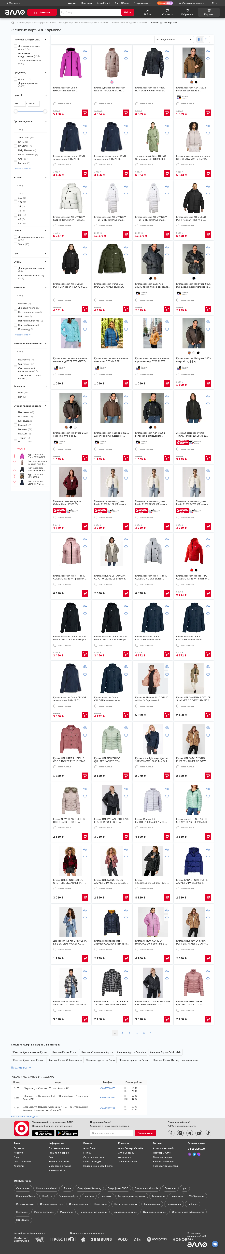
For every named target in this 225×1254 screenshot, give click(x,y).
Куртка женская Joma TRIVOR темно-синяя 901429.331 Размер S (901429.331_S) (36, 482)
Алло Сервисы (126, 1152)
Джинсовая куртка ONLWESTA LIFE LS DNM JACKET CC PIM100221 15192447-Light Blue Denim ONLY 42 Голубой (69, 942)
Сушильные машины (154, 1212)
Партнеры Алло (162, 1152)
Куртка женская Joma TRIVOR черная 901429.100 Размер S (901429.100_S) (69, 638)
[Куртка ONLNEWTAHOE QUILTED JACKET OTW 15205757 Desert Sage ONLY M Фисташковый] (111, 739)
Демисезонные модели (31, 238)
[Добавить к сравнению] (85, 51)
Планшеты (170, 1188)
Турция (24, 438)
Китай (24, 425)
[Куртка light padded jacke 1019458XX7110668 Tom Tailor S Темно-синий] (111, 922)
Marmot (24, 163)
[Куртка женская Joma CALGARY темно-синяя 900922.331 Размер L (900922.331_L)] (111, 678)
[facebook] (171, 1133)
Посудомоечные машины (93, 1212)
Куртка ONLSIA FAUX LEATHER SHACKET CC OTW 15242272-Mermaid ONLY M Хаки (193, 699)
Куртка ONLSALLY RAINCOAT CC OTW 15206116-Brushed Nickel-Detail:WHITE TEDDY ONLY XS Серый (110, 577)
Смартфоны (22, 1188)
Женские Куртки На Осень (134, 1060)
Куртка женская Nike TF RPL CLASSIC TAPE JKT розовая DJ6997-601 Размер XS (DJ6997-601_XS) (68, 577)
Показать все (21, 168)
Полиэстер (26, 359)
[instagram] (180, 1133)
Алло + (25, 79)
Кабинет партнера (163, 1161)
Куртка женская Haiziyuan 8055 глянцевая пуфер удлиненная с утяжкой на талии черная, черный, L (193, 285)
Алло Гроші (89, 1148)
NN (23, 141)
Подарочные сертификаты (98, 1166)
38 (22, 215)
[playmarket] (67, 1133)
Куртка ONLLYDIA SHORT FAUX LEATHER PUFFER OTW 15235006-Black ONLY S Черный (111, 821)
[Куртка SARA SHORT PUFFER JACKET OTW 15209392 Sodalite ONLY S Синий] (193, 861)
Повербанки (22, 1219)
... (137, 1032)
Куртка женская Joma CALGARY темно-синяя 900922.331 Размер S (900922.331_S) (148, 638)
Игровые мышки (25, 1204)
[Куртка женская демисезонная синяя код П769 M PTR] (111, 333)
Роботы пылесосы (44, 1212)
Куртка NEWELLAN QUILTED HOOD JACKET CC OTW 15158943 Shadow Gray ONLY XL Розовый (69, 821)
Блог (51, 1157)
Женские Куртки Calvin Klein (165, 1052)
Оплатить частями (93, 1157)
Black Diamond (28, 154)
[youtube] (199, 1133)
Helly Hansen (27, 150)
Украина (25, 442)
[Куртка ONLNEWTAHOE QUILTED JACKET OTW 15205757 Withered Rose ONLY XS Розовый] (193, 983)
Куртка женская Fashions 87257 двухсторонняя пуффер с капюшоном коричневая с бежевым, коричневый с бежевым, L (111, 434)
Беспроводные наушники (131, 1196)
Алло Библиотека (128, 1161)
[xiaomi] (72, 1240)
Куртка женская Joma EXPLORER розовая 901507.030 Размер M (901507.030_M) (36, 456)
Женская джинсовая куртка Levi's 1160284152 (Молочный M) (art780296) (110, 503)
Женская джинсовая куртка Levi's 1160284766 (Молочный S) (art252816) (193, 503)
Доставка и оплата (59, 1148)
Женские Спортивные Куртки (97, 1052)
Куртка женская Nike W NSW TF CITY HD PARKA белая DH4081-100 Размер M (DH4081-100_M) (151, 218)
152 (22, 198)
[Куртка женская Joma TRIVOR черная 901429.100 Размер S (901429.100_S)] (70, 617)
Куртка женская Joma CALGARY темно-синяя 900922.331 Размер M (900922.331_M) (189, 638)
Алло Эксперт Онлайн (130, 1148)
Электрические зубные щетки (188, 1212)
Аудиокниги (124, 1157)
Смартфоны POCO (118, 1188)
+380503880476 (107, 1088)
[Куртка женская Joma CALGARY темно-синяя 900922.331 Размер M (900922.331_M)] (193, 617)
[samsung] (101, 1240)
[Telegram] (194, 1154)
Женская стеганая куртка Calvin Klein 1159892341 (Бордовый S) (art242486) (67, 503)
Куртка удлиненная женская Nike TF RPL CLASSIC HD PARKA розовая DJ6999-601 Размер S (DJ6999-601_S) (37, 462)
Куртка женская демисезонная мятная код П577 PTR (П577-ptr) (70, 360)
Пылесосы (22, 1212)
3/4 (21, 193)
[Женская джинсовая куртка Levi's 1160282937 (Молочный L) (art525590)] (152, 482)
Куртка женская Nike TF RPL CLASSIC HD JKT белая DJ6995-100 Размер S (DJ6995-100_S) (152, 577)
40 (21, 219)
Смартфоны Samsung (89, 1188)
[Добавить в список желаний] (85, 58)
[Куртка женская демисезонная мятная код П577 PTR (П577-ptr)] (70, 333)
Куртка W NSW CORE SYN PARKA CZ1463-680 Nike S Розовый (150, 942)
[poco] (123, 1240)
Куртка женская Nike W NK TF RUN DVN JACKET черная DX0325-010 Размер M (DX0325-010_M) (37, 469)
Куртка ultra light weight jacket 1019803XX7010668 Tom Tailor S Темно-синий (152, 760)
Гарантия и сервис (59, 1152)
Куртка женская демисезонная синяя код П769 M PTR (111, 360)
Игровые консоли (78, 1204)
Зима (23, 244)
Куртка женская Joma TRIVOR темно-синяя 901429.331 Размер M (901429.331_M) (110, 157)
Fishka (87, 1152)
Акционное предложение (29, 55)
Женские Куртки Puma (64, 1052)
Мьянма (25, 429)
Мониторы (177, 1196)
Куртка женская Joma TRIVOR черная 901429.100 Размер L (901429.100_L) (110, 638)
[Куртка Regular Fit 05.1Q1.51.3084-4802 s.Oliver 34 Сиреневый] (152, 800)
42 (22, 223)
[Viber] (189, 1154)
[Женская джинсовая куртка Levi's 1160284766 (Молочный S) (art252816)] (193, 482)
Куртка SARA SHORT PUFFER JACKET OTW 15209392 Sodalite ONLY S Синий (192, 881)
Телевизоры (158, 1196)
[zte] (137, 1240)
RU (213, 3)
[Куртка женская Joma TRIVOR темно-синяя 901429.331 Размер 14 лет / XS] (70, 678)
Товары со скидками (29, 62)
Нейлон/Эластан (29, 325)
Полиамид (25, 329)
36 (21, 210)
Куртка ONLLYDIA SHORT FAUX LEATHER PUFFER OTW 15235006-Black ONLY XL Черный (152, 1003)
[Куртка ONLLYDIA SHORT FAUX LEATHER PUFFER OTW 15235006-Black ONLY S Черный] (111, 800)
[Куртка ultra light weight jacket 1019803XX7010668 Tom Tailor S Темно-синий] (152, 739)
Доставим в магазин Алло (29, 47)
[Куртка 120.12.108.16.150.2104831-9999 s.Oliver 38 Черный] (152, 861)
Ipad (185, 1188)
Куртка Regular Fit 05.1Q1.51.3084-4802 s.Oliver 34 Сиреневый (151, 821)
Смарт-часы (100, 1204)
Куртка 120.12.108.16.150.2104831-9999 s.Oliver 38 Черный (151, 881)
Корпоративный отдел (165, 1166)
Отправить (62, 12)
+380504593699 (107, 1097)
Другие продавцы (28, 84)
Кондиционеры (152, 1204)
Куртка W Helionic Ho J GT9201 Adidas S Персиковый (152, 699)
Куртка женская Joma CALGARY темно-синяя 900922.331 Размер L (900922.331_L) (107, 699)
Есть (23, 392)
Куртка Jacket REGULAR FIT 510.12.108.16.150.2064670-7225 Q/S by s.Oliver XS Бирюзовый (192, 821)
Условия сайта (57, 1170)
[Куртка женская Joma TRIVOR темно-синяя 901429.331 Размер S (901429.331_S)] (70, 137)
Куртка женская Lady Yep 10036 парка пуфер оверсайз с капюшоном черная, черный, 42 (152, 285)
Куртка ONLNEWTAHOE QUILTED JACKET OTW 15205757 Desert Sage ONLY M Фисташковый (111, 760)
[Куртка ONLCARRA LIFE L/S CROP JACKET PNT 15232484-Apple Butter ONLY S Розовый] (70, 739)
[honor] (180, 1240)
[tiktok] (208, 1133)
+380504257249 (107, 1108)
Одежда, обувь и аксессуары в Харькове (36, 23)
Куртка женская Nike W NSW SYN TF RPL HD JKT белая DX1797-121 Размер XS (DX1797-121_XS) (69, 218)
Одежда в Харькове (68, 23)
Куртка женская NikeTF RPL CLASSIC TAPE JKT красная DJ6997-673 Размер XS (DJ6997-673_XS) (191, 577)
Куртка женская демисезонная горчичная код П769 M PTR (152, 360)
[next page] (150, 1033)
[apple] (83, 1240)
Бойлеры (192, 1204)
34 (21, 206)
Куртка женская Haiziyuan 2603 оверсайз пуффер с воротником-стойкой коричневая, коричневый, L (193, 360)
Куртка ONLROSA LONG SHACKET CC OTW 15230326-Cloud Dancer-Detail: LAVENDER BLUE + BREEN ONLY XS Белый (70, 1003)
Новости (18, 1152)
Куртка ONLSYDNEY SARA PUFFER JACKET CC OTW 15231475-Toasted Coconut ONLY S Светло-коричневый (191, 942)
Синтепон (26, 364)
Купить (85, 113)
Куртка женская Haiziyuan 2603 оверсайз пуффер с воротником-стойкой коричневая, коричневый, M (70, 434)
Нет (22, 396)
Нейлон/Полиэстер (30, 320)
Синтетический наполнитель (28, 369)
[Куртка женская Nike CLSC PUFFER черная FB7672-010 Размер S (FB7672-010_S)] (70, 259)
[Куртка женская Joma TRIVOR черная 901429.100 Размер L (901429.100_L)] (111, 617)
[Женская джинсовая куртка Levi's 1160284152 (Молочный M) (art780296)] (111, 482)
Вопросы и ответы (59, 1161)
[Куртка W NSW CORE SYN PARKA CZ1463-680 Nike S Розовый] (152, 922)
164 (22, 202)
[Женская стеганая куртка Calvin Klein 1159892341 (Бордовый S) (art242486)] (70, 482)
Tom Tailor (26, 137)
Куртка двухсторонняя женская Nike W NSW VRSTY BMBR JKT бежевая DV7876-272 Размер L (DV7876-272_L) (193, 157)
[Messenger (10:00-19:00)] (198, 1154)
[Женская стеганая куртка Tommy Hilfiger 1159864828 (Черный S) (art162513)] (193, 408)
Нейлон (25, 316)
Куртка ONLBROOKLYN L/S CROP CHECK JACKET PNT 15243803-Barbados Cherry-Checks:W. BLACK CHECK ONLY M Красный (68, 881)
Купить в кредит (92, 1161)
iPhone (67, 1188)
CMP (23, 159)
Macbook (89, 1196)
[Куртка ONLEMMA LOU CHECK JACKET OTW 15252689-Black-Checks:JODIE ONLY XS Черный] (111, 983)
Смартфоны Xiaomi (46, 1188)
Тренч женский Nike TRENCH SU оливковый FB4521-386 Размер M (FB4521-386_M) (151, 157)
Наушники (106, 1196)
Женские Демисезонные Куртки (30, 1052)
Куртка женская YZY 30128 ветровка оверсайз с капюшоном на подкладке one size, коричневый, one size (37, 476)
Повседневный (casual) (31, 277)
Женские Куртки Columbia (131, 1052)
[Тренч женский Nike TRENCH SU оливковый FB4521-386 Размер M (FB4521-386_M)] (152, 137)
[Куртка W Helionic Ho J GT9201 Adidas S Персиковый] (152, 678)
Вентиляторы (174, 1204)
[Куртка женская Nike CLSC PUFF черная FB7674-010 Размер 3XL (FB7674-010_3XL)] (193, 198)
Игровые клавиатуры (51, 1204)
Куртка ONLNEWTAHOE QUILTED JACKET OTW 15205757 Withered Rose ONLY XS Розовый (193, 1003)
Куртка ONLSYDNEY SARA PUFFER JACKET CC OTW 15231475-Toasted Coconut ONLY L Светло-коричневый (191, 760)
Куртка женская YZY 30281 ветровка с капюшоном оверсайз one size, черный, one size (152, 434)
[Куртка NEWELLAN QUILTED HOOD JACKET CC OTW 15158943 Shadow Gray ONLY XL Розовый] (70, 800)
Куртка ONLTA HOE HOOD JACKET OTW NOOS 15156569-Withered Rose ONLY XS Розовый (111, 881)
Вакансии (19, 1148)
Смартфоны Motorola (146, 1188)
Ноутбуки (47, 1196)
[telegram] (189, 1133)
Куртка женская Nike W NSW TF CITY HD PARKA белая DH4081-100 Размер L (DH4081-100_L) (110, 218)
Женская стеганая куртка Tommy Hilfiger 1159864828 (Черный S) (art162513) (191, 434)
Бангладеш (26, 412)
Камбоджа (25, 420)
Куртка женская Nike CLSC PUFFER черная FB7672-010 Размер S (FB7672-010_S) (69, 285)
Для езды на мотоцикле (31, 269)
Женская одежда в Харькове (94, 23)
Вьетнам (25, 416)
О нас (17, 1157)
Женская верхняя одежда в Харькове (130, 23)
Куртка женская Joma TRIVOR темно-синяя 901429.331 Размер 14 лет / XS (69, 699)
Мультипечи (66, 1212)
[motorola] (157, 1240)
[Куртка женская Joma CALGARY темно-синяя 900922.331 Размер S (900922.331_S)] (152, 617)
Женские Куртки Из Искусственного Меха (175, 1060)
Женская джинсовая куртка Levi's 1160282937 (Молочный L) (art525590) (152, 503)
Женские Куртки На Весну (100, 1060)
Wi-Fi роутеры (196, 1196)
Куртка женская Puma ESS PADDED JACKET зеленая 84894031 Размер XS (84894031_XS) (109, 285)
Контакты (19, 1166)
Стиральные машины (125, 1212)
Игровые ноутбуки (68, 1196)
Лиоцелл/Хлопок (29, 308)
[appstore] (43, 1133)
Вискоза (24, 303)
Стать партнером (162, 1157)
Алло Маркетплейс (163, 1148)
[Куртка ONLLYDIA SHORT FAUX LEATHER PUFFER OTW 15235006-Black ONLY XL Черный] (152, 983)
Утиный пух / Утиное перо (29, 377)
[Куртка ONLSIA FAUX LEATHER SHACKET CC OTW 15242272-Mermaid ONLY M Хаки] (193, 678)
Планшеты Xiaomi (25, 1196)
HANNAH (25, 146)
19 (144, 1032)
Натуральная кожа (30, 312)
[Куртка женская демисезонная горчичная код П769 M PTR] (152, 333)
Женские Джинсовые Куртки (28, 1060)
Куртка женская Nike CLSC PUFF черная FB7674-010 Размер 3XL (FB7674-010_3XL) (193, 218)
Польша (24, 433)
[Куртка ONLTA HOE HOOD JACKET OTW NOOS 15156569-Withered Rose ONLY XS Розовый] (111, 861)
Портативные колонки (126, 1204)
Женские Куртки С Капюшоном (65, 1060)
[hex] (111, 82)
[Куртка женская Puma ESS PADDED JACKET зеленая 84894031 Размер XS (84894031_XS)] (111, 259)
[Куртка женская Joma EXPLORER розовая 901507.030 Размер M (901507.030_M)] (70, 63)
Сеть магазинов (22, 1161)
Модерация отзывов (60, 1166)
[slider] (16, 111)
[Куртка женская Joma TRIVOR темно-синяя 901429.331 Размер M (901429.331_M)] (111, 137)
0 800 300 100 (196, 1148)
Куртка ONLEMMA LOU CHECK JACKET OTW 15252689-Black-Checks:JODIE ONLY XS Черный (111, 1003)
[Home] (12, 22)
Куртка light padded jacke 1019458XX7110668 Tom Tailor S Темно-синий (111, 942)
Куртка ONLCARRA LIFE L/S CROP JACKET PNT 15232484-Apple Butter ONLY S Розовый (70, 760)
